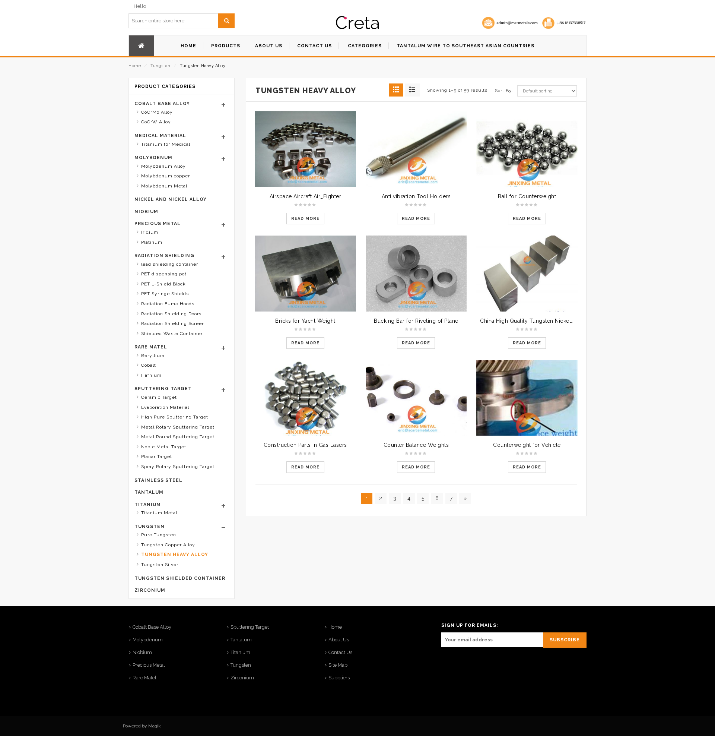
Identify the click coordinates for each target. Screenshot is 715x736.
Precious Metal (157, 223)
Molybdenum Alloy (163, 166)
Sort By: (504, 90)
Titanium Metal (159, 512)
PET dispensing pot (164, 274)
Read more (305, 218)
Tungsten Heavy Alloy (174, 554)
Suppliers (339, 677)
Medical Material (160, 135)
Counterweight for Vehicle (527, 445)
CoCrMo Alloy (157, 112)
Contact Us (340, 652)
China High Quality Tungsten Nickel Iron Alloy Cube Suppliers (559, 321)
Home (134, 65)
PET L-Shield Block (163, 284)
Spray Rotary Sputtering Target (177, 466)
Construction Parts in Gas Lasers (305, 445)
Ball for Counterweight (527, 196)
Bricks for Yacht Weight (305, 321)
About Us (338, 639)
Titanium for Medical (165, 144)
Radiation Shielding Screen (173, 323)
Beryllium (153, 355)
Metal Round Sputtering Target (177, 436)
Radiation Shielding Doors (171, 313)
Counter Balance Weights (416, 445)
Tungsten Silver (159, 564)
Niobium (146, 211)
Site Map (337, 665)
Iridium (149, 232)
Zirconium (149, 590)
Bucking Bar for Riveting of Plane (416, 321)
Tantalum (148, 492)
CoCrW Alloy (156, 121)
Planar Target (156, 456)
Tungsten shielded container (179, 578)
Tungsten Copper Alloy (168, 544)
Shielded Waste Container (172, 333)
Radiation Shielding (164, 255)
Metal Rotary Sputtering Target (177, 427)
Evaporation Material (165, 407)
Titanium (147, 504)
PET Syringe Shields (165, 293)
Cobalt (148, 365)
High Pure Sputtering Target (174, 417)
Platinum (151, 242)
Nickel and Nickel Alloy (170, 199)
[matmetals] (357, 22)
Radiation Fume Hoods (167, 303)
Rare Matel (150, 347)
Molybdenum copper (165, 176)
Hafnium (151, 375)
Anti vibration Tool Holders (416, 196)
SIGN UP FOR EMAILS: (469, 625)
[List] (412, 90)
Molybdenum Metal (164, 186)
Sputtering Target (163, 388)
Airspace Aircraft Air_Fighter (305, 196)
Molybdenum (153, 157)
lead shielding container (169, 264)
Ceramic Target (159, 397)
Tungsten (160, 65)
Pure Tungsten (158, 534)
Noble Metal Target (163, 446)
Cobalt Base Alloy (162, 103)
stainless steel (158, 480)
